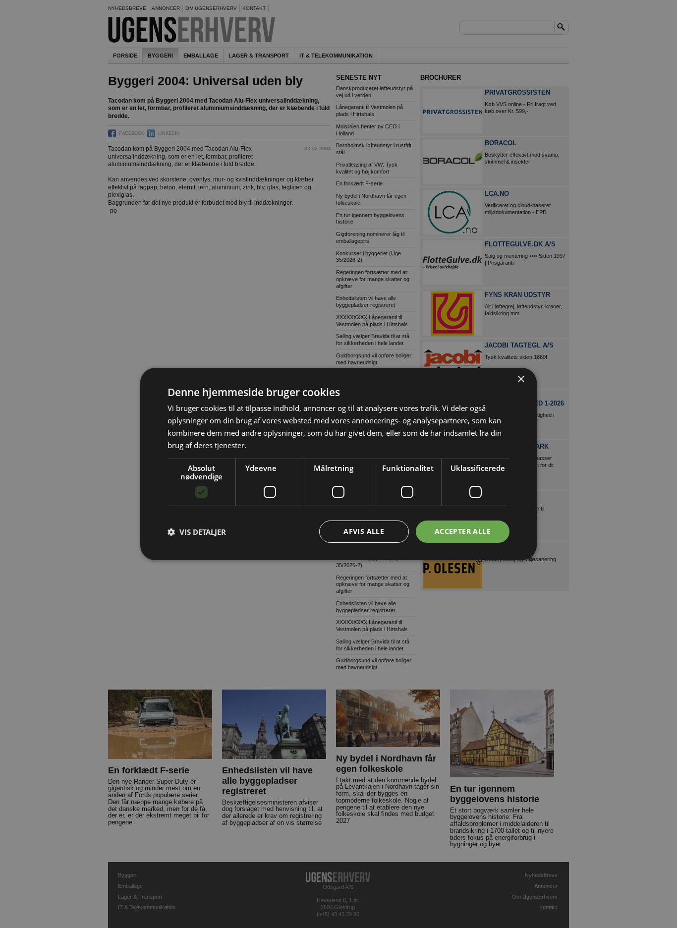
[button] (197, 531)
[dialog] (338, 464)
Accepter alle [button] (463, 531)
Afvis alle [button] (363, 531)
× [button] (520, 379)
